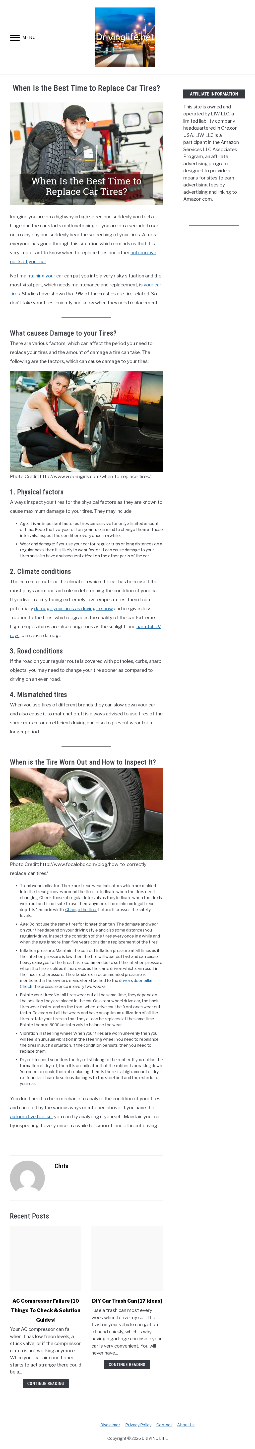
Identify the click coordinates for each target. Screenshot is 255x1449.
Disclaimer (110, 1425)
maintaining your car (41, 276)
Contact (164, 1425)
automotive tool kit (31, 1116)
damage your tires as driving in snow (73, 608)
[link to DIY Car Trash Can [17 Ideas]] (127, 1258)
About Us (185, 1425)
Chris (61, 1166)
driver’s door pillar (135, 980)
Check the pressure (39, 986)
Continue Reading (45, 1383)
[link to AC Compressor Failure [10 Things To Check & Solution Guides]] (45, 1258)
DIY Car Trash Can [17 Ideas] (127, 1301)
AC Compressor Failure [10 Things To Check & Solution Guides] (45, 1310)
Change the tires (81, 909)
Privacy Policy (138, 1425)
